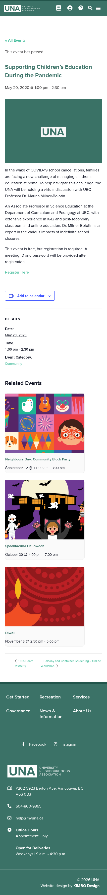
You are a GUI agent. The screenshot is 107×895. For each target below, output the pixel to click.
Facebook (37, 744)
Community (13, 364)
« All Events (15, 40)
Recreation (50, 697)
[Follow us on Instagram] (57, 744)
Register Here (17, 272)
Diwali (10, 633)
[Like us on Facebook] (25, 744)
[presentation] (44, 423)
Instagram (68, 744)
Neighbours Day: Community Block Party (37, 459)
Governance (18, 711)
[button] (97, 8)
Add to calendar (30, 295)
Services (81, 697)
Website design (54, 885)
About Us (82, 711)
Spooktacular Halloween (24, 546)
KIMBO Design (86, 885)
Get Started (17, 697)
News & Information (51, 713)
